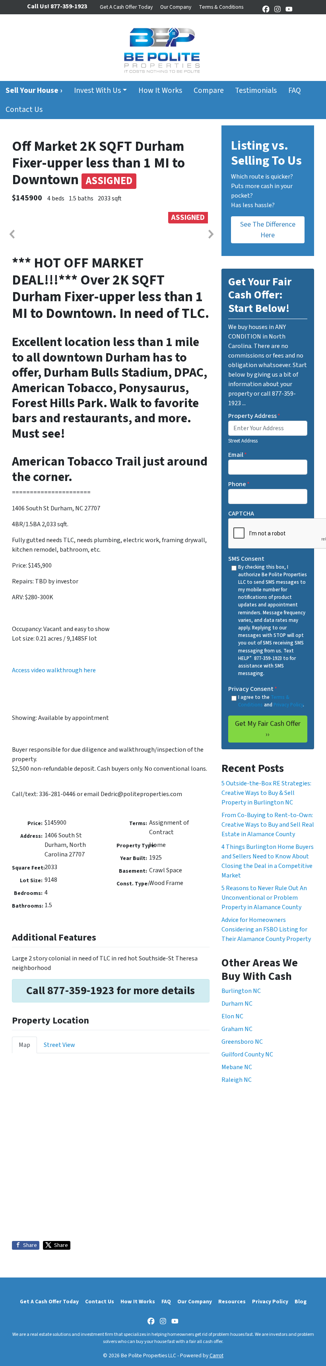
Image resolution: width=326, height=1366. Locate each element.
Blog (301, 1301)
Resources (232, 1301)
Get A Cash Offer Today (126, 7)
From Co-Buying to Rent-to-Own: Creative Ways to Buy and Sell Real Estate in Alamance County (267, 825)
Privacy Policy (288, 704)
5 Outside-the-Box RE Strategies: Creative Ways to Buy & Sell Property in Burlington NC (266, 793)
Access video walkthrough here (54, 670)
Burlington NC (241, 991)
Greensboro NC (242, 1041)
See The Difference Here (267, 229)
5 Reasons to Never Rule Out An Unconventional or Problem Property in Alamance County (264, 898)
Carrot (216, 1355)
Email (237, 454)
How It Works (160, 90)
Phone (239, 484)
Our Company (175, 7)
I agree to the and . (271, 701)
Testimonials (256, 90)
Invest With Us (97, 90)
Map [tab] (24, 1045)
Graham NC (236, 1029)
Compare (209, 90)
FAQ (294, 90)
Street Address (243, 440)
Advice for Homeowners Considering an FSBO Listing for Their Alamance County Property (266, 929)
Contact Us (24, 109)
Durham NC (236, 1003)
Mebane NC (236, 1067)
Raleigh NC (236, 1079)
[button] (12, 234)
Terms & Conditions (221, 7)
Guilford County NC (247, 1054)
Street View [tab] (59, 1045)
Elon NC (232, 1016)
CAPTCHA (241, 513)
